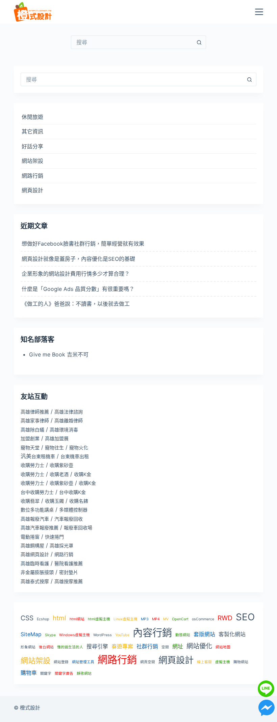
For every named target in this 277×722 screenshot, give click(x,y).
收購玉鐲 (54, 501)
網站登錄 (61, 662)
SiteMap (31, 634)
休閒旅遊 (32, 117)
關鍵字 (45, 673)
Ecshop (43, 619)
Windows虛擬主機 (74, 635)
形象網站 (28, 647)
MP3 (145, 619)
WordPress (102, 635)
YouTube (122, 635)
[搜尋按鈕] (199, 42)
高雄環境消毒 (64, 429)
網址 (177, 646)
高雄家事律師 (35, 420)
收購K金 (82, 474)
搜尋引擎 (97, 646)
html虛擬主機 (99, 619)
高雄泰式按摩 (35, 581)
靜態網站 (84, 673)
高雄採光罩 (61, 545)
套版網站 (204, 634)
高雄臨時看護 (35, 563)
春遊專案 (122, 646)
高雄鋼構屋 (32, 545)
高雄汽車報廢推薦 (39, 527)
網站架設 (32, 160)
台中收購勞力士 (37, 492)
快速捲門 (54, 537)
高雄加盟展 (57, 438)
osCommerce (203, 619)
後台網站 (46, 647)
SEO (245, 617)
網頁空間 (147, 662)
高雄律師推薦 (35, 412)
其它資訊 (32, 131)
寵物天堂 (30, 447)
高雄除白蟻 (32, 429)
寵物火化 (78, 447)
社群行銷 (147, 646)
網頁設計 (32, 190)
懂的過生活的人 (70, 647)
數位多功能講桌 (37, 510)
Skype (50, 635)
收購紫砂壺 (61, 465)
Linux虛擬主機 (125, 619)
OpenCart (180, 619)
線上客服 (204, 662)
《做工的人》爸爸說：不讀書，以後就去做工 (76, 303)
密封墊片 (68, 572)
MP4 (156, 619)
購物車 (29, 673)
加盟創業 (30, 438)
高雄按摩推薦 (68, 581)
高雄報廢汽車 (35, 519)
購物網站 (240, 662)
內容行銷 (152, 633)
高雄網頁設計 (35, 554)
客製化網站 (232, 634)
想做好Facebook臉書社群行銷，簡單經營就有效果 (83, 243)
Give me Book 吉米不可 (59, 354)
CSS (27, 618)
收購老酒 (59, 474)
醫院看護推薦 (68, 563)
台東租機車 (43, 456)
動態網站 (182, 635)
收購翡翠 (30, 501)
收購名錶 (78, 501)
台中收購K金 (72, 492)
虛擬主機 (222, 662)
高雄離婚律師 (68, 420)
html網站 (77, 619)
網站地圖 (223, 647)
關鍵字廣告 (64, 673)
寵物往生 (54, 447)
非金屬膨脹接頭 (37, 572)
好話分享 (32, 146)
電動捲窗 (30, 537)
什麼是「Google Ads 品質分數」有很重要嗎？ (78, 288)
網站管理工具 (83, 662)
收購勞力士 (32, 465)
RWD (225, 618)
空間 (165, 647)
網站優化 (199, 646)
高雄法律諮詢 (68, 412)
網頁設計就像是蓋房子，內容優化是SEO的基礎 (78, 258)
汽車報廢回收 (68, 519)
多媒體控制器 (73, 510)
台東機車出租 (74, 456)
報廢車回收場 (78, 527)
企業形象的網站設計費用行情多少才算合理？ (76, 273)
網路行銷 (32, 175)
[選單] (259, 12)
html (59, 618)
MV (166, 619)
